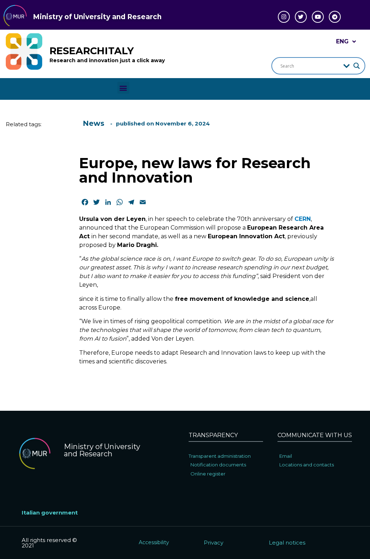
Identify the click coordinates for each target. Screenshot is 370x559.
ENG (342, 41)
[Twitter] (301, 17)
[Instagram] (284, 17)
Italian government (50, 512)
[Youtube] (318, 17)
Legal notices (287, 542)
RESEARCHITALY (92, 51)
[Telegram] (335, 17)
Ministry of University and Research (97, 17)
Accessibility (154, 542)
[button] (123, 88)
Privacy (213, 542)
